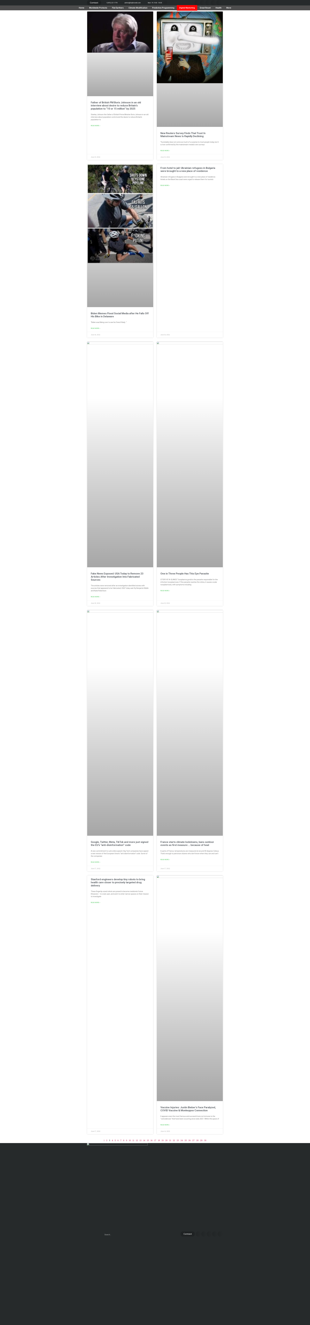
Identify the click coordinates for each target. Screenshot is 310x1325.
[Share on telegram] (213, 2)
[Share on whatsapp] (219, 2)
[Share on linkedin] (208, 2)
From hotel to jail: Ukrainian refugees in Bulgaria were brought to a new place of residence (187, 169)
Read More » (95, 126)
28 (197, 1140)
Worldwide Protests (98, 8)
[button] (94, 2)
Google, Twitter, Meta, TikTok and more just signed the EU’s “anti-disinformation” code (119, 844)
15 (148, 1140)
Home (81, 8)
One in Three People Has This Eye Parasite (184, 573)
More (228, 8)
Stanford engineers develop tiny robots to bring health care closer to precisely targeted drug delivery (118, 882)
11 (133, 1140)
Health (218, 8)
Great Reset (205, 8)
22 (174, 1140)
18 (159, 1140)
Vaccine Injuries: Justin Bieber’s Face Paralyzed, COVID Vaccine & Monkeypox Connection (188, 1109)
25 (186, 1140)
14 (144, 1140)
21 (170, 1140)
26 (189, 1140)
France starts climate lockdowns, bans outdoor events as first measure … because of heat (187, 844)
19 (163, 1140)
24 (182, 1140)
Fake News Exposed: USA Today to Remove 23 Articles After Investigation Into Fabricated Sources (117, 576)
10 (130, 1140)
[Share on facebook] (197, 2)
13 (140, 1140)
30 (205, 1140)
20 (166, 1140)
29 (201, 1140)
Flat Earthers (118, 8)
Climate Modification (137, 8)
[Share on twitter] (202, 2)
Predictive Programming (163, 8)
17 (155, 1140)
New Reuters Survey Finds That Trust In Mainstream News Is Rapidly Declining (182, 135)
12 (137, 1140)
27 (193, 1140)
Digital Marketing (187, 8)
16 (151, 1140)
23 (178, 1140)
